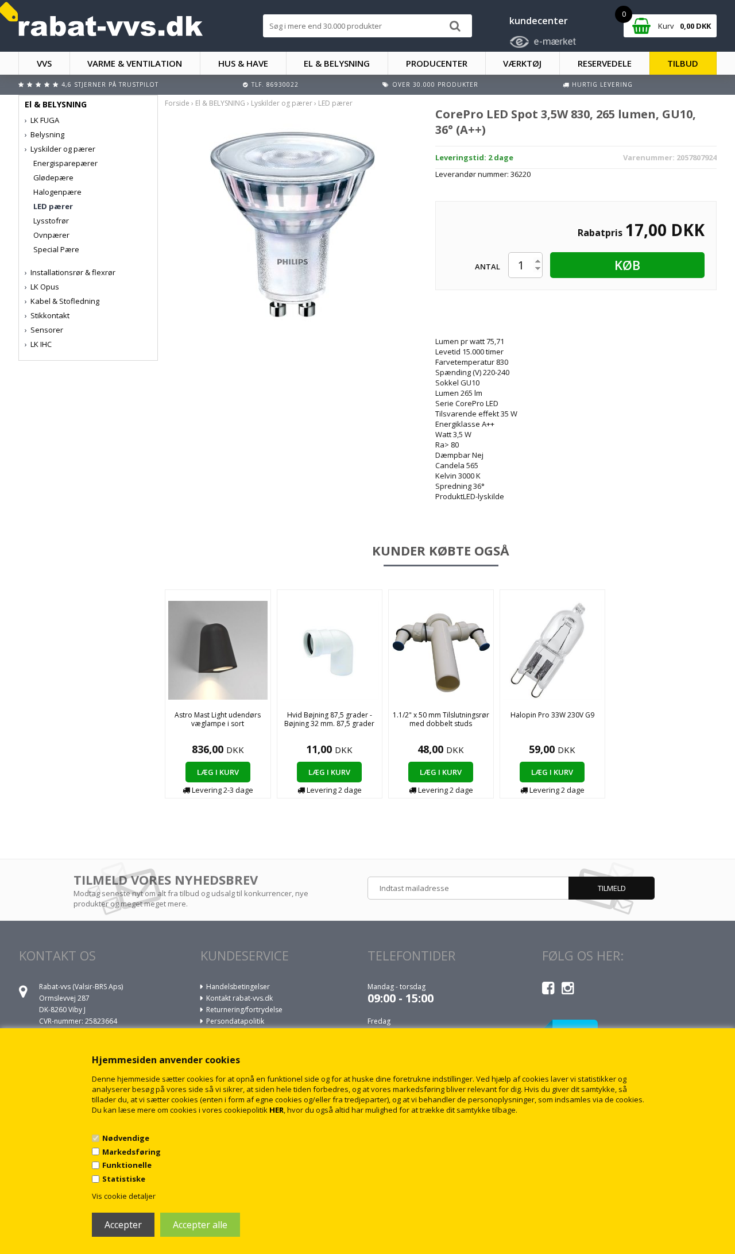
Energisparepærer (65, 163)
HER (276, 1110)
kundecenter (538, 20)
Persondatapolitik (235, 1021)
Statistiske (123, 1179)
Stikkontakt (49, 315)
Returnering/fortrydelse (244, 1009)
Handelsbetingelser (238, 986)
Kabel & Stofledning (64, 301)
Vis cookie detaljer (124, 1196)
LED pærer (53, 206)
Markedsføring (131, 1152)
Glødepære (53, 177)
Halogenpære (57, 192)
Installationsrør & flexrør (72, 272)
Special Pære (56, 249)
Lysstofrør (51, 220)
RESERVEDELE (605, 63)
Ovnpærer (51, 235)
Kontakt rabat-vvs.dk (239, 998)
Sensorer (46, 330)
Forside (177, 103)
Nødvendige (125, 1138)
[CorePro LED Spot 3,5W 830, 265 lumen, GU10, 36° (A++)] (291, 223)
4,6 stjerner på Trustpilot (109, 84)
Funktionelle (127, 1165)
